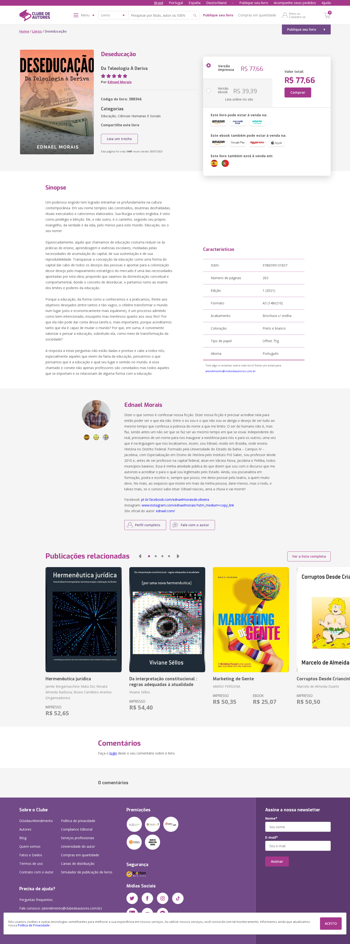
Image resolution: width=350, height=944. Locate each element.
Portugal (176, 2)
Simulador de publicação (86, 872)
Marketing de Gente (233, 679)
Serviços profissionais (77, 838)
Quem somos (29, 846)
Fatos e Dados (30, 855)
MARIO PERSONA (226, 686)
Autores (25, 829)
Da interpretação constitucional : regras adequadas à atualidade (163, 681)
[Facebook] (147, 898)
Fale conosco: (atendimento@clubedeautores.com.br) (60, 908)
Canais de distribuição (78, 863)
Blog (22, 838)
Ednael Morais (120, 82)
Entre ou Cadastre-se (297, 15)
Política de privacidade (78, 820)
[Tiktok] (178, 898)
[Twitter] (132, 898)
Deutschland (216, 2)
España (194, 2)
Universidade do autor (78, 846)
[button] (140, 556)
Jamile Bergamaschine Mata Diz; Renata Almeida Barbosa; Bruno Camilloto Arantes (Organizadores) (78, 692)
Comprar (297, 92)
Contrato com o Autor (36, 872)
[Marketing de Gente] (251, 619)
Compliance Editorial (76, 829)
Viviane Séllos (139, 692)
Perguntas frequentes (36, 899)
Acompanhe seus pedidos (295, 2)
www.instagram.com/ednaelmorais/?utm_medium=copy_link (188, 505)
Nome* (271, 818)
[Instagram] (162, 898)
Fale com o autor (195, 525)
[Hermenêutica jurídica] (83, 619)
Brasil (158, 2)
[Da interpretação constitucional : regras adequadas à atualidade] (167, 619)
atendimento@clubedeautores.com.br (230, 371)
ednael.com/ (165, 511)
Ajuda (326, 2)
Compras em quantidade (257, 15)
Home (24, 31)
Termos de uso (31, 863)
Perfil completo (147, 525)
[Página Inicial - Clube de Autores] (34, 16)
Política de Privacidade (34, 925)
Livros (37, 31)
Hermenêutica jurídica (68, 679)
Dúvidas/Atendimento (36, 820)
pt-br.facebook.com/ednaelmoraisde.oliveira (175, 499)
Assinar (277, 861)
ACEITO (331, 923)
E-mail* (271, 837)
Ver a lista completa (309, 556)
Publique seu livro (253, 2)
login (113, 753)
